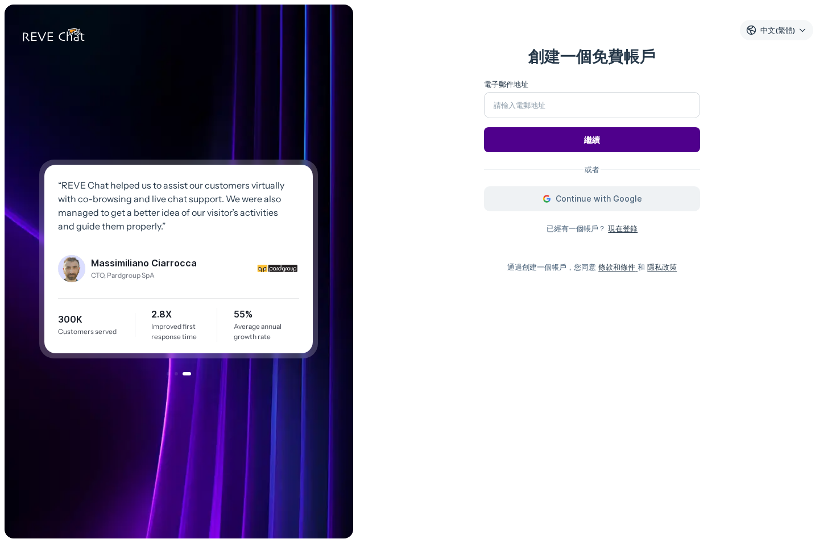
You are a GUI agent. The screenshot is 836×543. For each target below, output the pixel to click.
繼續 (592, 139)
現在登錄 (623, 228)
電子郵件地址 (506, 84)
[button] (168, 373)
